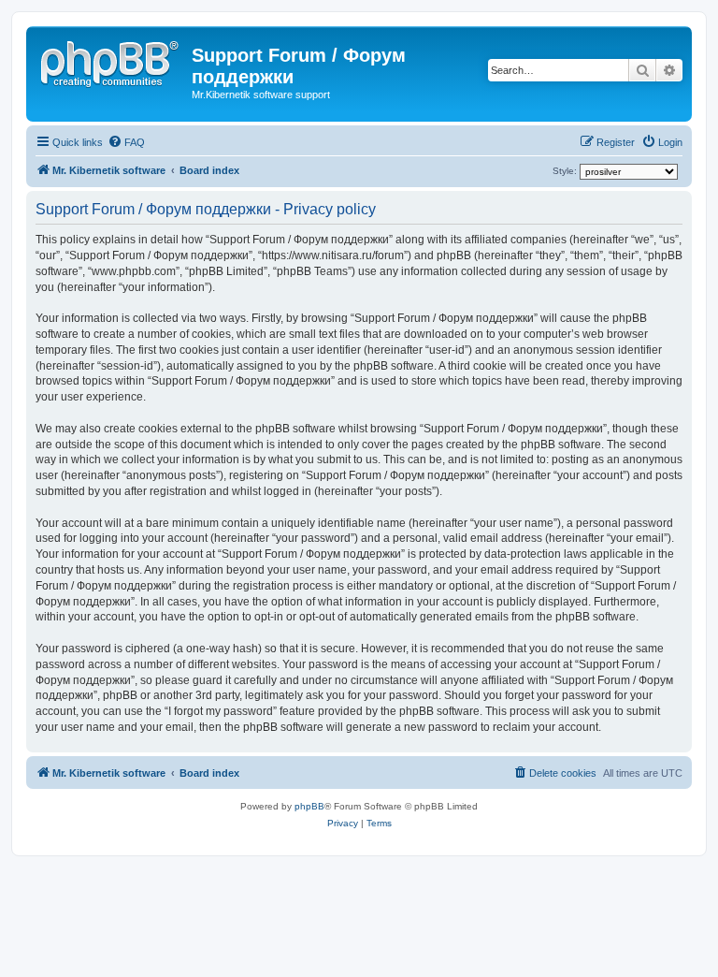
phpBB (309, 806)
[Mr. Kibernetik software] (111, 61)
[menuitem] (126, 142)
